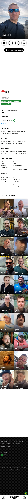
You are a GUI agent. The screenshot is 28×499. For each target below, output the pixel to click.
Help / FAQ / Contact (6, 441)
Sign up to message (15, 50)
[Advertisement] (14, 72)
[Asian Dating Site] (14, 496)
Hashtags (3, 446)
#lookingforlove (6, 104)
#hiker (10, 101)
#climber (4, 101)
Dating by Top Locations (13, 444)
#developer (16, 101)
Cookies (3, 444)
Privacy (21, 441)
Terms (15, 441)
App (9, 446)
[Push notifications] (25, 493)
